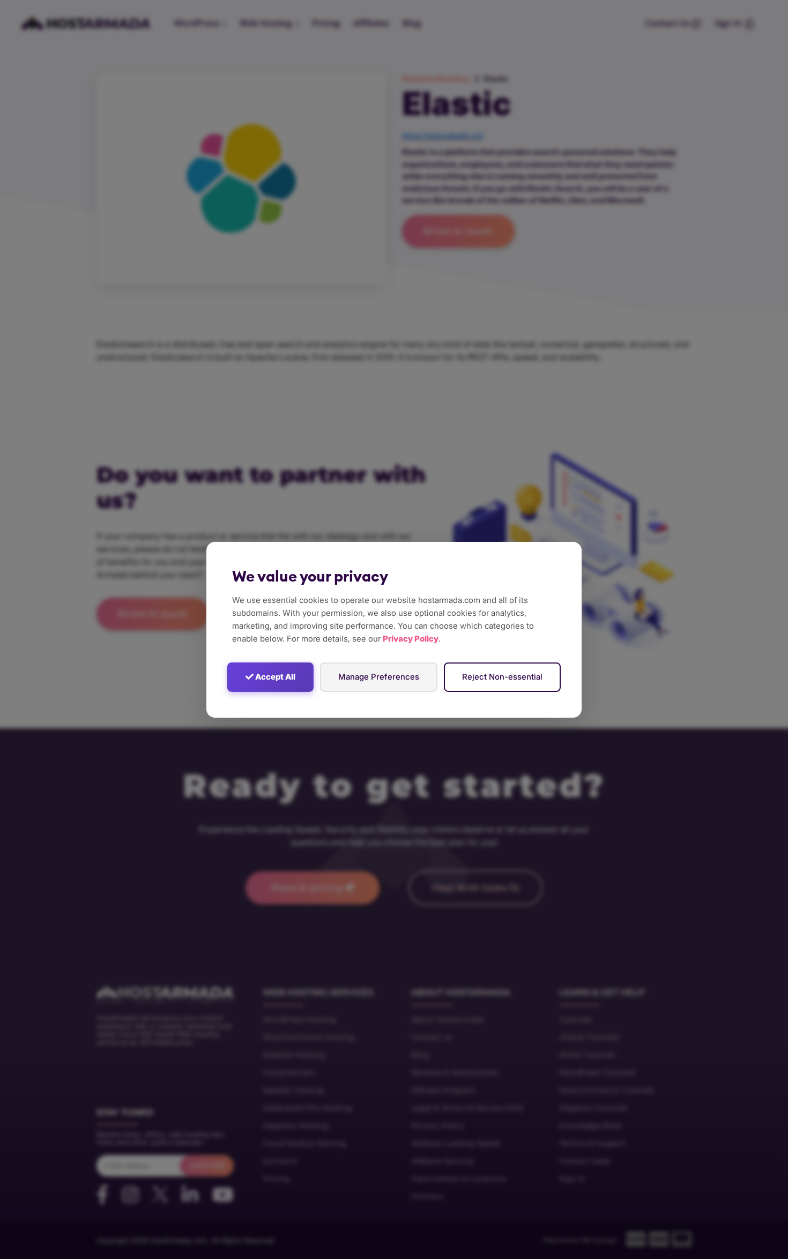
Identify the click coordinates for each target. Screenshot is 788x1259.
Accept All (274, 677)
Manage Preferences (378, 677)
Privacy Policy (410, 639)
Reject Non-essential (502, 677)
